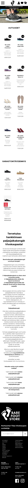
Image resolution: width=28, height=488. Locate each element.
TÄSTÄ (19, 476)
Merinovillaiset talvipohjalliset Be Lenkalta (7, 114)
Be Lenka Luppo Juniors (7, 77)
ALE (3, 443)
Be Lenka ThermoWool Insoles (7, 108)
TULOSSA (4, 454)
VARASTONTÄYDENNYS (14, 161)
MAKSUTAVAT (18, 444)
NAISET (4, 446)
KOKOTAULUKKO (19, 447)
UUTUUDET (14, 28)
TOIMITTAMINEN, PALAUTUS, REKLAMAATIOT (19, 442)
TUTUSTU (14, 16)
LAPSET (4, 447)
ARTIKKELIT (5, 453)
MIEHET (4, 444)
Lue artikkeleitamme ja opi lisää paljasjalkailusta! (14, 7)
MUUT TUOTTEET (6, 450)
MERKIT (4, 449)
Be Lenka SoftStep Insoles (20, 108)
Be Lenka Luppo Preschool (7, 46)
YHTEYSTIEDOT (19, 446)
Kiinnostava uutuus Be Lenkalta (7, 141)
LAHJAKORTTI (5, 451)
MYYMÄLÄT (5, 440)
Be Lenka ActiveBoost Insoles (20, 137)
